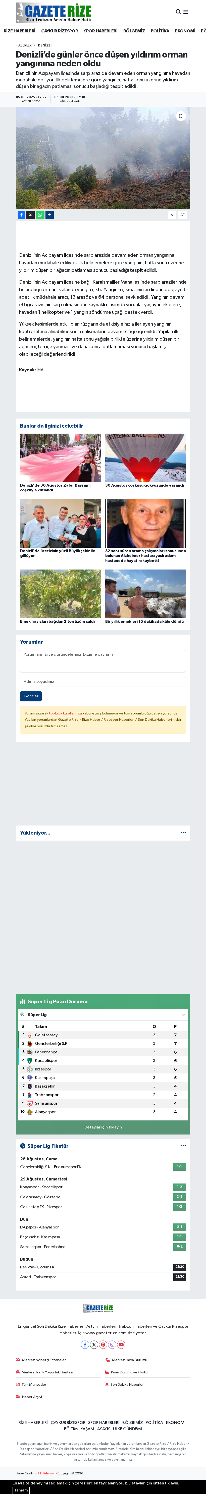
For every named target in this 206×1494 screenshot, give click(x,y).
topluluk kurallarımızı (66, 713)
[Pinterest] (103, 1345)
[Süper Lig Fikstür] (183, 1146)
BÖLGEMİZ (134, 31)
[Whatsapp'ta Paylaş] (40, 215)
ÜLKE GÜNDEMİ (127, 1429)
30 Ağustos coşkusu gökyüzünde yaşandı (144, 485)
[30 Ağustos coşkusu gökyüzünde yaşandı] (145, 457)
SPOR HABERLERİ (101, 31)
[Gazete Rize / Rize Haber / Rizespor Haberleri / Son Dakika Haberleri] (66, 12)
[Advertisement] (103, 786)
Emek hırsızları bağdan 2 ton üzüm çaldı (57, 622)
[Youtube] (121, 1345)
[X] (94, 1345)
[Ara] (178, 12)
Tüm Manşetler (34, 1384)
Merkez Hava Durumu (129, 1360)
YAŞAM (87, 1429)
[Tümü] (183, 833)
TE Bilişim (46, 1473)
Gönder (31, 696)
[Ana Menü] (185, 12)
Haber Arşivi (32, 1397)
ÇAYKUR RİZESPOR (59, 31)
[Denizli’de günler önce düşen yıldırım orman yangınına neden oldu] (103, 158)
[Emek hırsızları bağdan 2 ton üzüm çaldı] (60, 594)
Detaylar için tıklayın (103, 1127)
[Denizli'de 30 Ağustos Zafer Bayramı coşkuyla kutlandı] (60, 457)
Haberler (24, 45)
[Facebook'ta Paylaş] (21, 215)
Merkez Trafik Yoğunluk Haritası (47, 1372)
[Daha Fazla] (49, 215)
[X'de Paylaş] (30, 215)
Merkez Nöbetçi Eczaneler (44, 1360)
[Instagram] (112, 1345)
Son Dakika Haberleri (127, 1384)
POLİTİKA (160, 31)
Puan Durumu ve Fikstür (130, 1372)
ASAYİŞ (103, 1429)
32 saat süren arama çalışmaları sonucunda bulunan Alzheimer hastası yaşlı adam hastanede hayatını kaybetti (145, 555)
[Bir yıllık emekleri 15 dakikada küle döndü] (145, 594)
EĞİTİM (71, 1429)
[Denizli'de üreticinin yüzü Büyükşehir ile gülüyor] (60, 523)
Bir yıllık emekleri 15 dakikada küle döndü (144, 622)
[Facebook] (85, 1345)
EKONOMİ (185, 31)
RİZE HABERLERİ (19, 31)
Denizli (45, 45)
